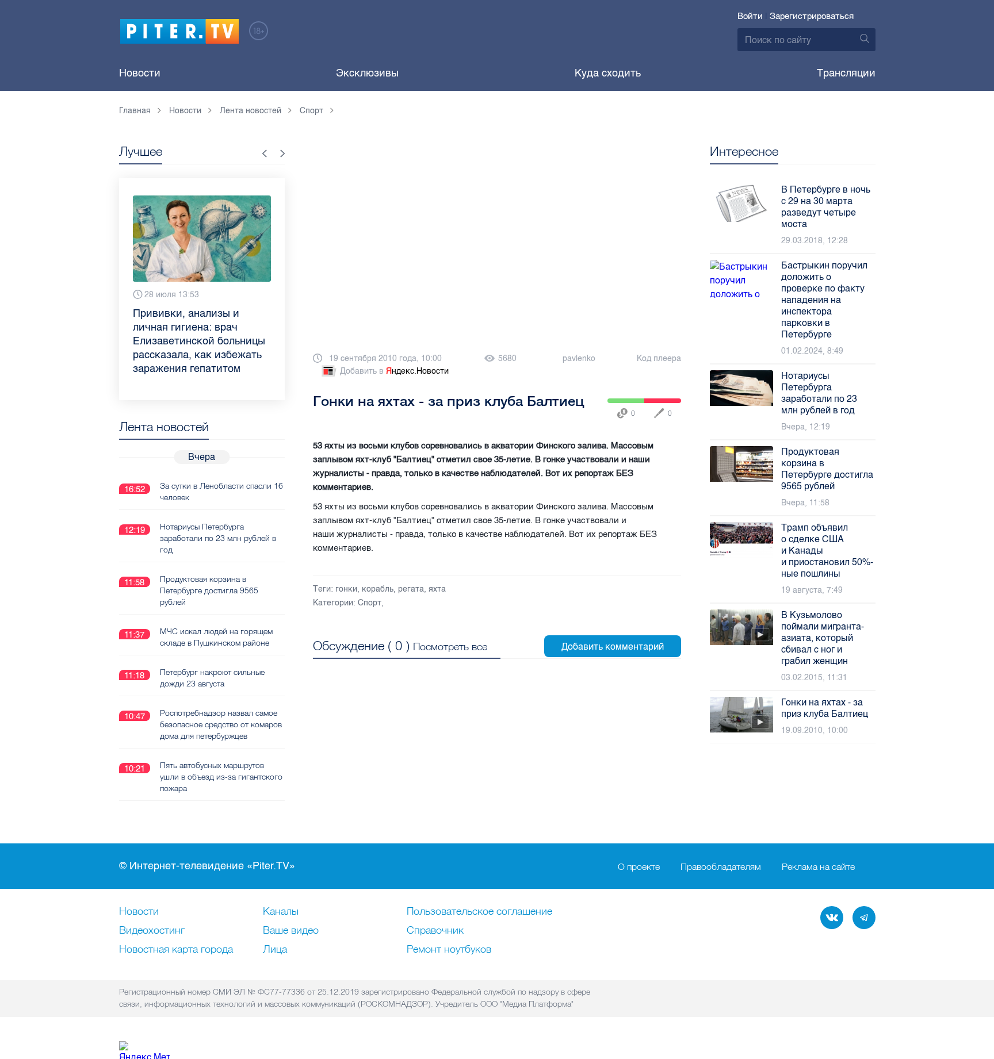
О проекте (639, 866)
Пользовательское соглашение (479, 912)
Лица (275, 950)
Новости (139, 73)
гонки (346, 589)
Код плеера (659, 358)
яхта (437, 589)
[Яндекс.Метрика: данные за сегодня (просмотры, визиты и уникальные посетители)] (144, 1050)
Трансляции (846, 73)
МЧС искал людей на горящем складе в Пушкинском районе (216, 637)
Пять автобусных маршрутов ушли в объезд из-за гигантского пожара (221, 776)
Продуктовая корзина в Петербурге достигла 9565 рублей (209, 590)
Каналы (281, 912)
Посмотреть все (450, 646)
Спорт (369, 603)
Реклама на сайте (818, 866)
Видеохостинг (152, 931)
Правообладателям (720, 866)
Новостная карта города (176, 950)
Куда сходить (608, 73)
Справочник (435, 931)
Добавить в (394, 371)
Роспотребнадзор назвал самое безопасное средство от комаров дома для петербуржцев (221, 724)
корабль (377, 589)
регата (411, 589)
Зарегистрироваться (812, 16)
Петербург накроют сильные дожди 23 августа (212, 678)
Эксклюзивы (367, 73)
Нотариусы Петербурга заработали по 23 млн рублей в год (218, 538)
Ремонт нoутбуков (449, 950)
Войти (750, 16)
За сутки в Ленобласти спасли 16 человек (221, 491)
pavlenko (579, 358)
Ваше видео (291, 931)
